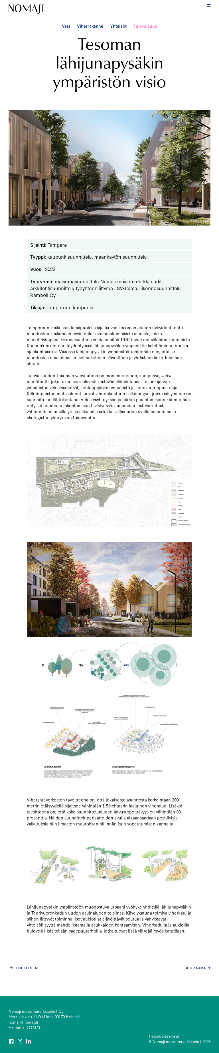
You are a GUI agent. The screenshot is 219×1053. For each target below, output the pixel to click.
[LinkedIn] (29, 1041)
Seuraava (195, 967)
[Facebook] (12, 1041)
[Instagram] (20, 1041)
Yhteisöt (118, 26)
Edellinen (27, 967)
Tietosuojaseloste (164, 1036)
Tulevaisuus (145, 26)
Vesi (66, 26)
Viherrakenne (90, 26)
